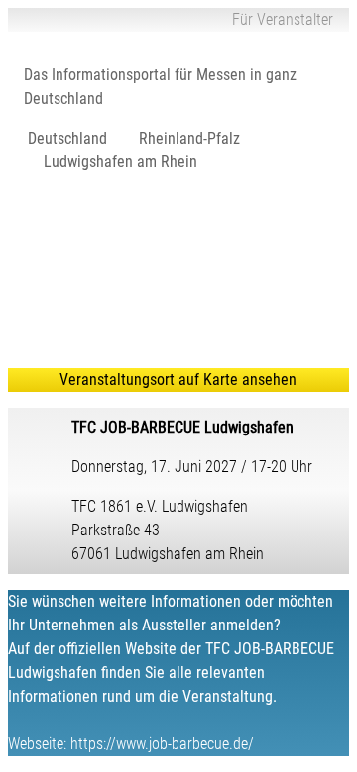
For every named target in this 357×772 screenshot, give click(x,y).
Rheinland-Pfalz (189, 138)
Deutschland (67, 138)
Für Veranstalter (282, 19)
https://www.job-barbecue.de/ (162, 743)
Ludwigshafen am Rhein (120, 161)
